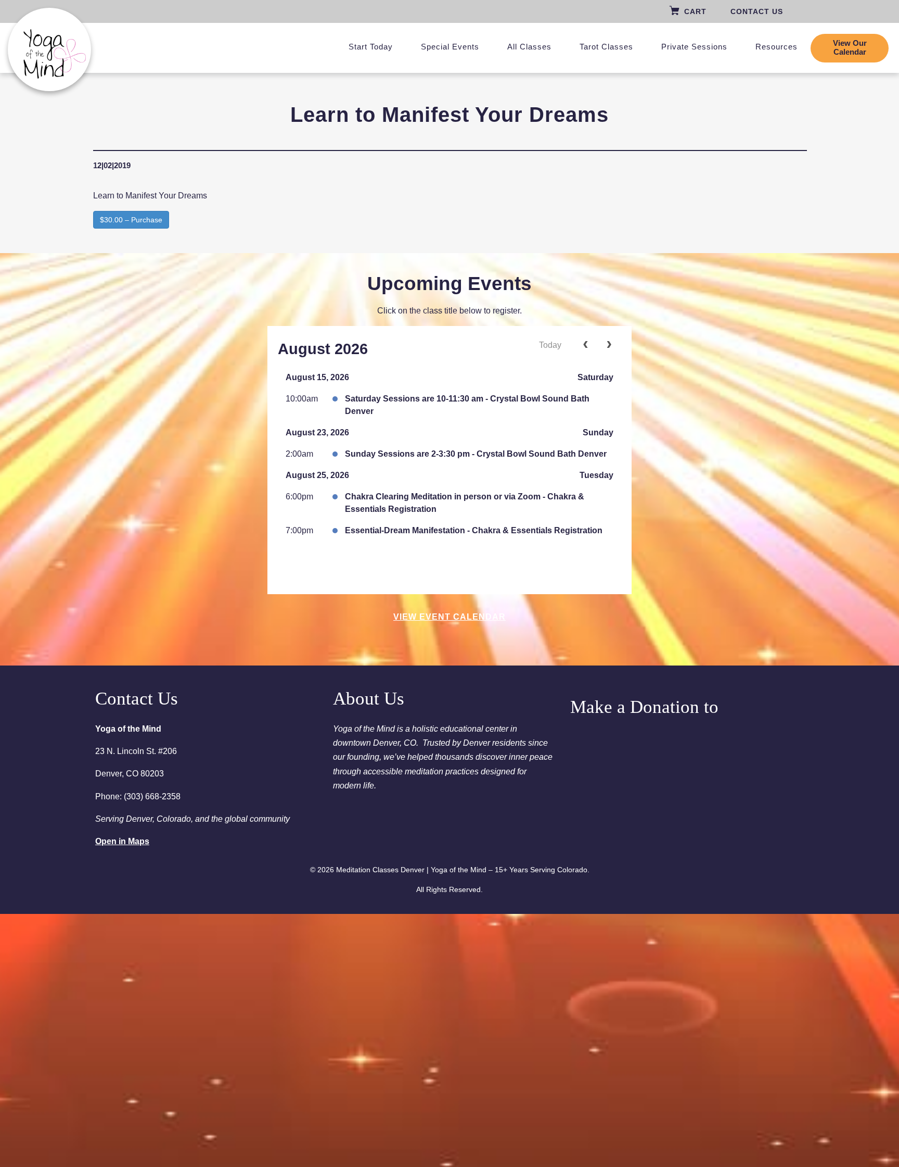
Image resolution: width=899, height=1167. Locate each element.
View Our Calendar (850, 47)
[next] (609, 345)
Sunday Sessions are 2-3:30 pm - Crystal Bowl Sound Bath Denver (476, 453)
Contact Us (756, 11)
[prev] (585, 345)
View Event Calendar (449, 616)
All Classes (529, 46)
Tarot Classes (606, 46)
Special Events (450, 46)
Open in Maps (122, 841)
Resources (776, 46)
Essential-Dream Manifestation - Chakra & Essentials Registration (473, 530)
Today (550, 345)
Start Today (371, 46)
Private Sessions (694, 46)
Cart (695, 11)
